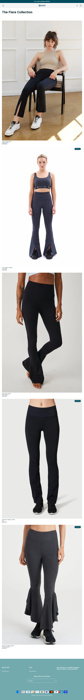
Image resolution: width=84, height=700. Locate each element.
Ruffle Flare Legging (8, 645)
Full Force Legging (7, 267)
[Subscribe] (55, 681)
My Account (5, 671)
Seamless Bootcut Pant (8, 519)
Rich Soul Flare (6, 393)
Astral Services (39, 695)
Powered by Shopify (47, 695)
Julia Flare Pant (6, 141)
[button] (3, 5)
